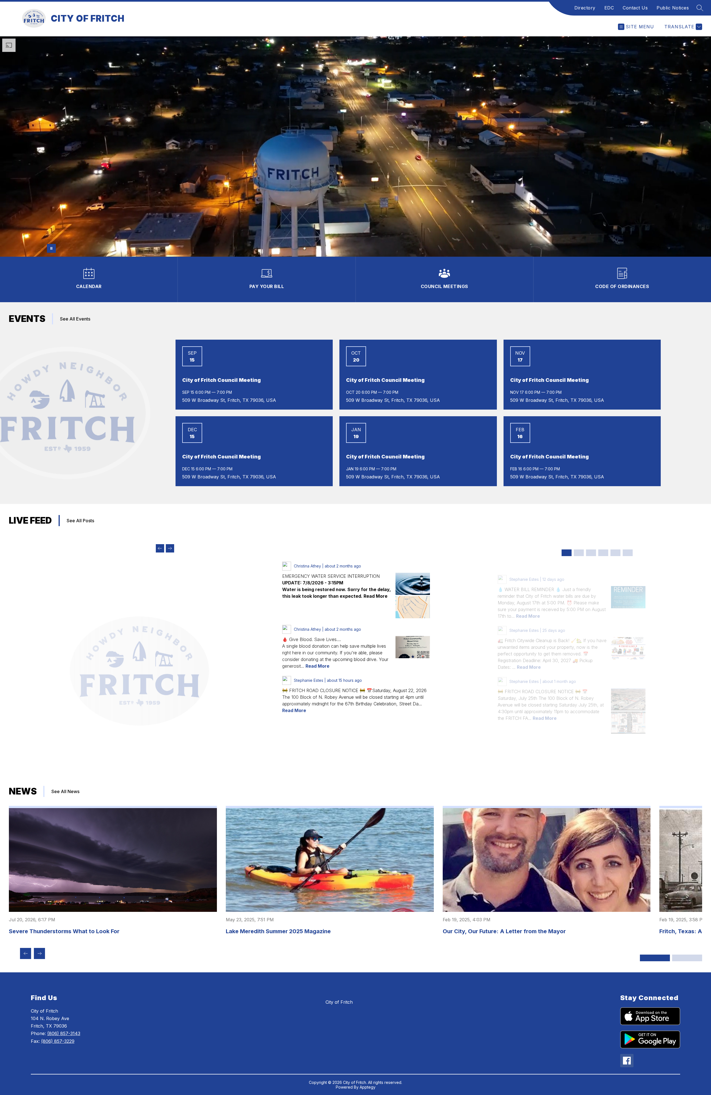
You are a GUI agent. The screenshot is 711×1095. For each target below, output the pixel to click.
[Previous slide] (160, 548)
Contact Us (635, 8)
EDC (609, 8)
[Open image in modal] (412, 584)
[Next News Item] (39, 953)
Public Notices (673, 8)
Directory (584, 8)
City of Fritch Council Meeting (221, 380)
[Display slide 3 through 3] (591, 552)
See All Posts (80, 520)
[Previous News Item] (25, 953)
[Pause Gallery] (51, 248)
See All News (65, 791)
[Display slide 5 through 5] (615, 552)
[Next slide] (170, 548)
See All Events (75, 319)
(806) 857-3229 (57, 1041)
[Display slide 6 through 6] (628, 552)
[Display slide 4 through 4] (603, 552)
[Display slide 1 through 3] (655, 958)
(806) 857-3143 (63, 1033)
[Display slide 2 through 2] (579, 552)
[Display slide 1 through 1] (567, 552)
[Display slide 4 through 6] (687, 958)
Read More (317, 666)
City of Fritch (339, 1002)
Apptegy (367, 1087)
